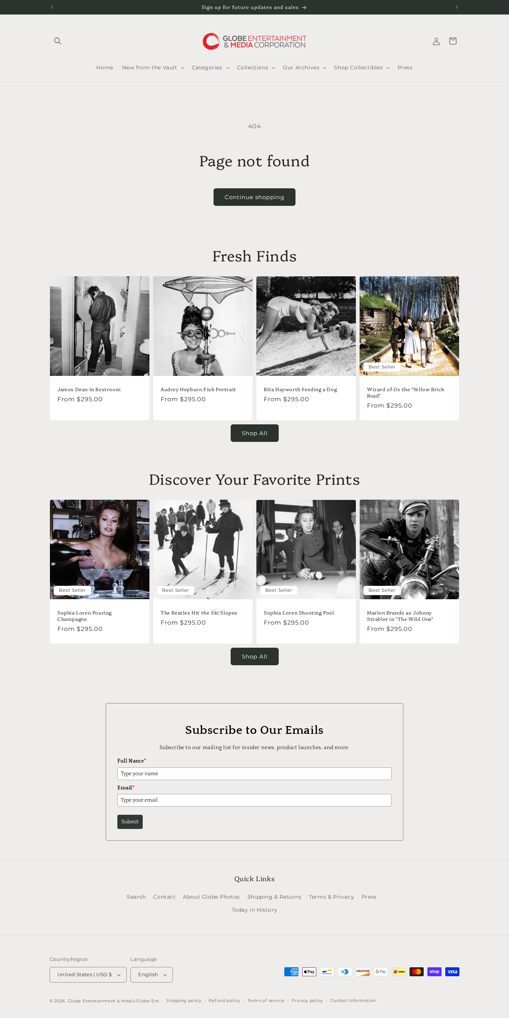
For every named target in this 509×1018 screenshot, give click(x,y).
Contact (164, 896)
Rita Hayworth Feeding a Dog (300, 389)
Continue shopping (254, 197)
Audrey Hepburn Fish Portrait (198, 389)
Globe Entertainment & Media (101, 1000)
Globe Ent (147, 1000)
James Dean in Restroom (89, 389)
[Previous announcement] (52, 7)
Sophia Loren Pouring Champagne (84, 615)
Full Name (131, 761)
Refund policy (224, 1000)
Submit (130, 822)
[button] (58, 41)
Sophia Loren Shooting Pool (299, 612)
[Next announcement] (457, 7)
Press (369, 896)
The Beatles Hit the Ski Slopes (199, 612)
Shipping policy (184, 1000)
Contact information (353, 1000)
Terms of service (265, 1000)
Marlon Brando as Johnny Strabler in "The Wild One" (400, 615)
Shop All (255, 433)
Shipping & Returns (274, 896)
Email (126, 788)
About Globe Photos (211, 896)
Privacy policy (307, 1000)
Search (136, 896)
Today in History (255, 910)
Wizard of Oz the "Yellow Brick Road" (406, 392)
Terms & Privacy (331, 896)
